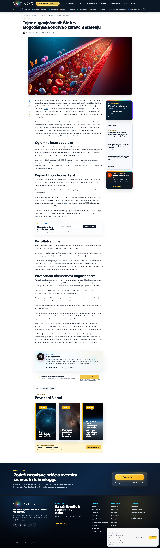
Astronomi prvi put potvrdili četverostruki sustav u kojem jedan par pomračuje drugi (117, 134)
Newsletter (115, 516)
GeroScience (63, 122)
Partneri (114, 519)
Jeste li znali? (129, 3)
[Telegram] (30, 525)
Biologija (103, 9)
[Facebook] (62, 367)
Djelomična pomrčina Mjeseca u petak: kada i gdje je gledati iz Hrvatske (118, 146)
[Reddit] (34, 525)
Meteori (35, 9)
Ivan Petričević (53, 357)
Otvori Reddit (117, 186)
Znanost (103, 3)
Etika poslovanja (136, 509)
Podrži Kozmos (92, 447)
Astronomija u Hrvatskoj (117, 9)
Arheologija (93, 9)
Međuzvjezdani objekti (67, 9)
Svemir (80, 3)
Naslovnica (26, 15)
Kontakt (114, 522)
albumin (64, 203)
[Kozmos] (23, 3)
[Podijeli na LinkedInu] (29, 110)
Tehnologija (116, 3)
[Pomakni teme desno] (144, 9)
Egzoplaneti (53, 9)
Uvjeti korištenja (136, 518)
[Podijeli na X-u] (29, 105)
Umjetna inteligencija (135, 9)
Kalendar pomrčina (119, 117)
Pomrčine (26, 9)
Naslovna (70, 3)
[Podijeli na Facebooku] (29, 101)
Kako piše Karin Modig (70, 130)
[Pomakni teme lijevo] (21, 9)
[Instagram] (71, 367)
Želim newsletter (89, 226)
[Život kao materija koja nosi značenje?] (46, 421)
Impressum (134, 506)
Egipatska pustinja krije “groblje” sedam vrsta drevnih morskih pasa (119, 157)
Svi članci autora (51, 367)
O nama (114, 525)
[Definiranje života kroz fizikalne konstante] (69, 421)
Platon (46, 109)
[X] (67, 367)
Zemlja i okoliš (82, 9)
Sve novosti (111, 166)
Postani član (128, 477)
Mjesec (43, 9)
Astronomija (91, 3)
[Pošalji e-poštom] (30, 115)
